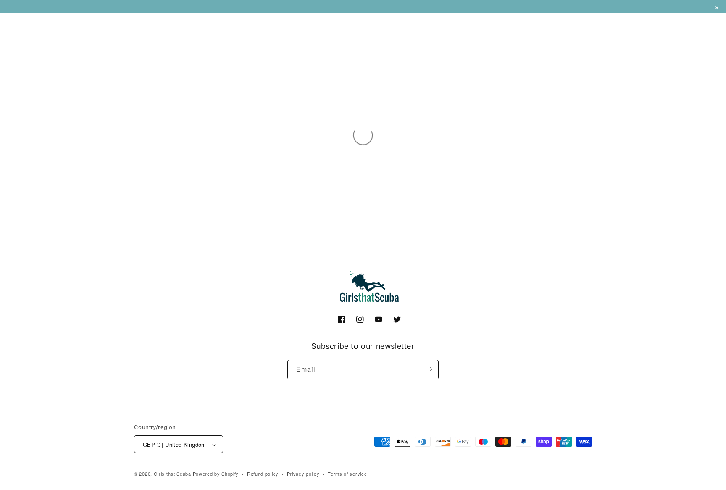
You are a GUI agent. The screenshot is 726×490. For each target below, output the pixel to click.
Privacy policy (303, 474)
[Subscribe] (429, 369)
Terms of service (347, 474)
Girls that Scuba (172, 474)
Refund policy (263, 474)
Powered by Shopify (216, 474)
